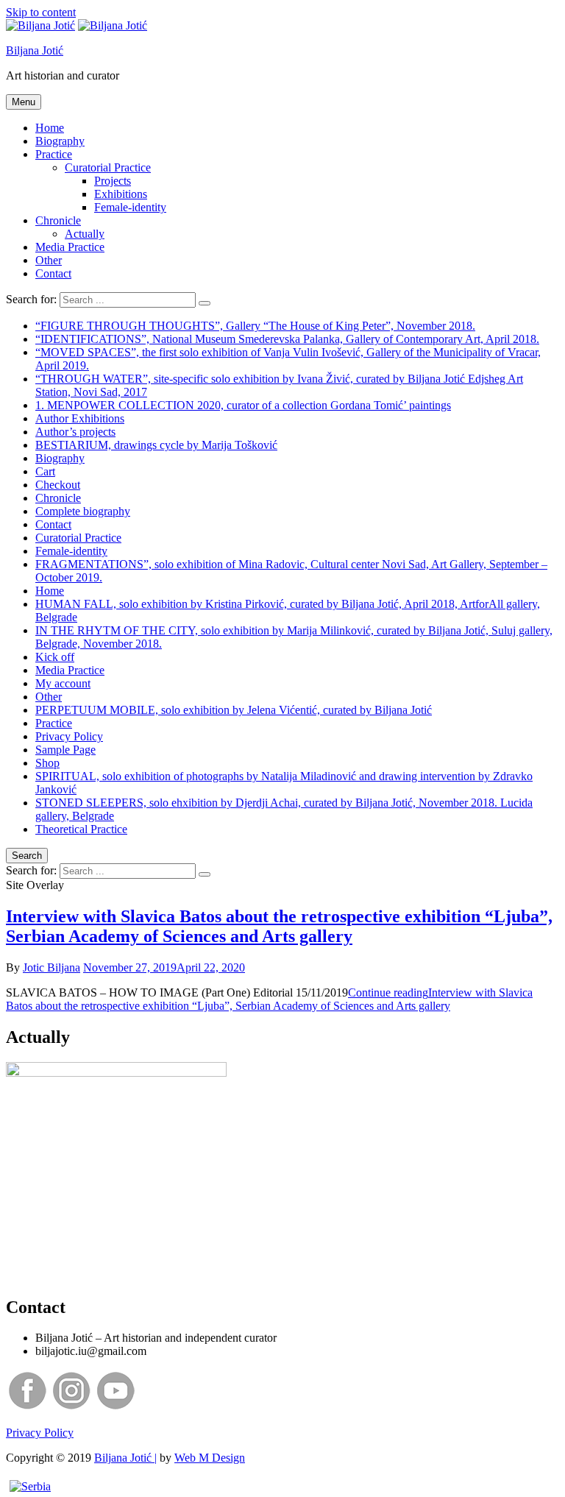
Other (48, 260)
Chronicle (58, 220)
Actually (84, 233)
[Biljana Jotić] (112, 25)
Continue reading (269, 999)
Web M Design (209, 1457)
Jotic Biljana (51, 967)
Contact (53, 273)
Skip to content (41, 12)
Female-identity (130, 207)
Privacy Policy (40, 1432)
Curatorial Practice (108, 167)
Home (49, 127)
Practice (53, 154)
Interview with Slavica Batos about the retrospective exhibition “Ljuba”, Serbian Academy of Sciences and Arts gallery (279, 926)
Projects (112, 180)
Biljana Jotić (34, 50)
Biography (60, 141)
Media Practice (69, 247)
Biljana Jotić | (125, 1457)
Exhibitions (120, 194)
